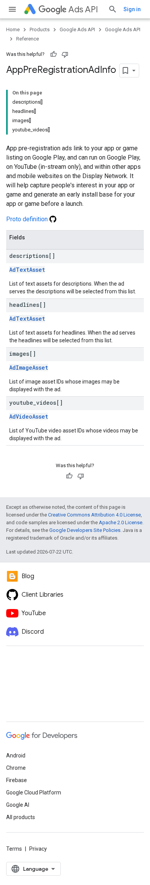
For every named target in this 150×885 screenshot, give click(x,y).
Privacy (38, 849)
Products (40, 29)
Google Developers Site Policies (84, 530)
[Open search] (112, 9)
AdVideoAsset (28, 416)
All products (20, 817)
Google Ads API (77, 29)
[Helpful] (53, 54)
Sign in (132, 9)
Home (13, 29)
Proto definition (27, 219)
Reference (27, 39)
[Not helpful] (65, 54)
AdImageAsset (28, 367)
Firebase (16, 780)
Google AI (17, 805)
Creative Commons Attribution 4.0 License (94, 515)
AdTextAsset (27, 269)
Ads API (83, 9)
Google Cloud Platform (33, 792)
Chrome (16, 768)
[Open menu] (12, 9)
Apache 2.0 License (120, 522)
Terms (14, 849)
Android (15, 755)
